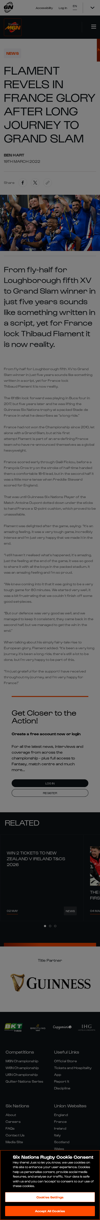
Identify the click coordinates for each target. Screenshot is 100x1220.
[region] (50, 1185)
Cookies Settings (50, 1197)
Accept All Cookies (50, 1211)
